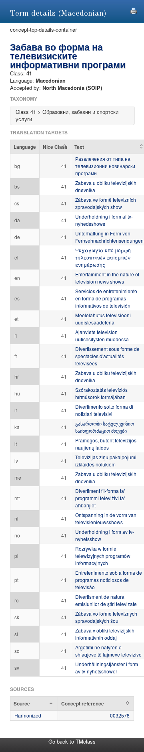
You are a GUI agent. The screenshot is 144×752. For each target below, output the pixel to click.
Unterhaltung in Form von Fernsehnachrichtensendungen (109, 237)
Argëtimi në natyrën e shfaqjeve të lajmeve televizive (108, 651)
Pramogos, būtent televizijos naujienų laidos (105, 444)
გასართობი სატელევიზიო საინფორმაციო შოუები (104, 427)
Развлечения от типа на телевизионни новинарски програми (105, 165)
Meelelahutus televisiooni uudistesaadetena (103, 319)
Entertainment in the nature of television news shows (107, 278)
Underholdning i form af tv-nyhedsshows (104, 220)
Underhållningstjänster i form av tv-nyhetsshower (106, 668)
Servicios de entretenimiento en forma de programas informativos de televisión (106, 298)
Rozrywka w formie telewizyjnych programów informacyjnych (102, 555)
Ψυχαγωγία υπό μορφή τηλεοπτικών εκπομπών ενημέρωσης (103, 257)
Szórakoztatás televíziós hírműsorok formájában (101, 393)
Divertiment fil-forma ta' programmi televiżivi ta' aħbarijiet (100, 498)
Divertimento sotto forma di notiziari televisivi (104, 410)
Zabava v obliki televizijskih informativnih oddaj (104, 634)
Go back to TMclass (72, 741)
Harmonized (27, 715)
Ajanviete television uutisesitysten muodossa (102, 335)
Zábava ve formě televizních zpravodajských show (105, 203)
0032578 (120, 715)
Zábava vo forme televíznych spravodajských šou (106, 617)
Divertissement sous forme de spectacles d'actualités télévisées (107, 356)
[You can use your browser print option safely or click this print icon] (133, 10)
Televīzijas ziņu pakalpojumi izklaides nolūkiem (105, 461)
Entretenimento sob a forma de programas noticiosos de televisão (108, 579)
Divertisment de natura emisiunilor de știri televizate (106, 600)
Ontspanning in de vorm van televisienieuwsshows (105, 518)
